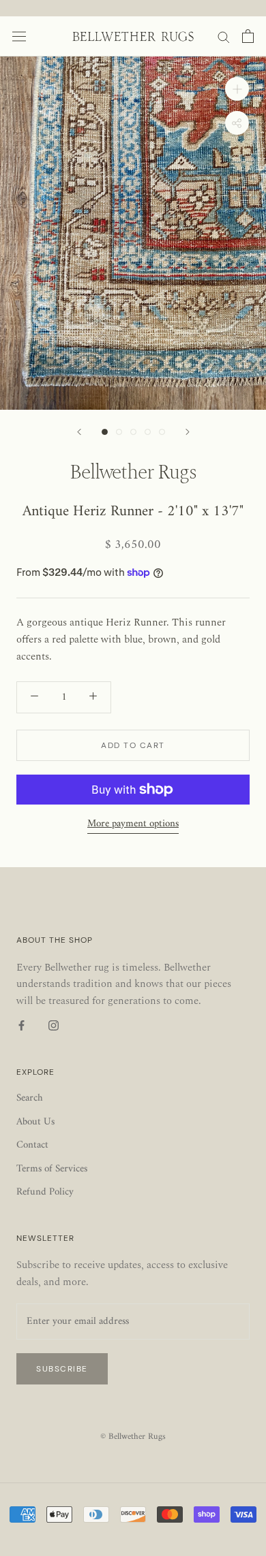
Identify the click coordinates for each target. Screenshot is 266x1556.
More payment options (133, 824)
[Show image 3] (133, 432)
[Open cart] (248, 36)
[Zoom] (237, 88)
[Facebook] (21, 1026)
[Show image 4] (148, 432)
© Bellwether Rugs (133, 1436)
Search (29, 1099)
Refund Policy (45, 1193)
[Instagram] (53, 1026)
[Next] (188, 432)
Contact (32, 1146)
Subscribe (62, 1368)
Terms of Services (51, 1170)
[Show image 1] (105, 432)
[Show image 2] (119, 432)
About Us (35, 1123)
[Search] (224, 36)
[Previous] (79, 432)
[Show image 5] (162, 432)
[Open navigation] (19, 36)
